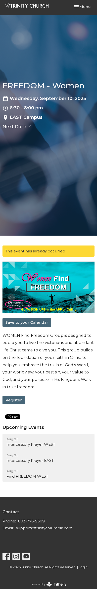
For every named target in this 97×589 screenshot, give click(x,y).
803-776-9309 (31, 521)
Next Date (15, 126)
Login (83, 567)
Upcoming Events (23, 427)
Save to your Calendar (26, 322)
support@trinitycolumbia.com (44, 528)
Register (13, 400)
